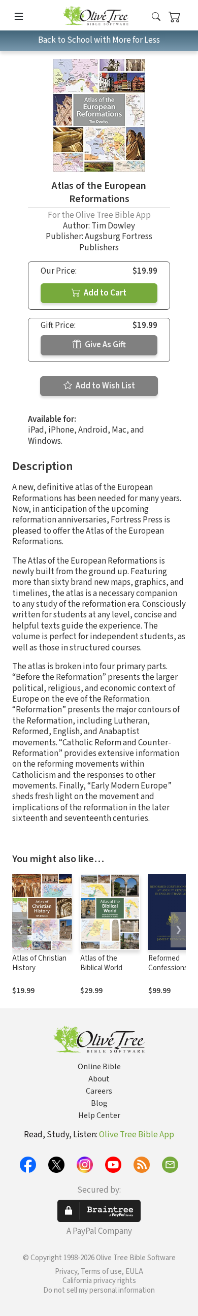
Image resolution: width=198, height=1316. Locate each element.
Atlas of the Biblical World (101, 963)
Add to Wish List (104, 386)
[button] (156, 17)
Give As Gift (104, 345)
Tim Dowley (113, 226)
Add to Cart (104, 293)
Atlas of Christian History (39, 963)
